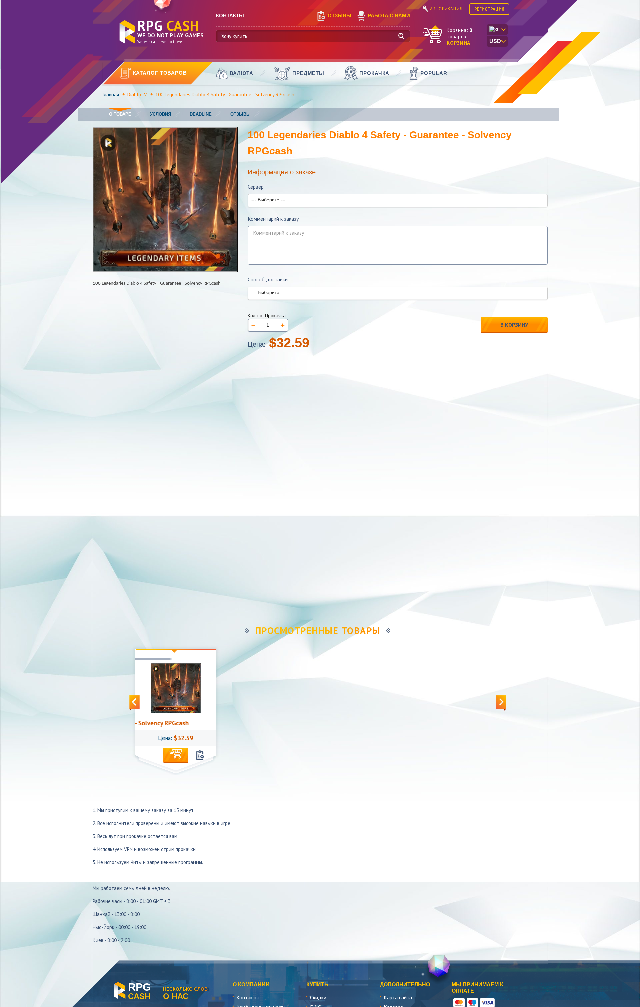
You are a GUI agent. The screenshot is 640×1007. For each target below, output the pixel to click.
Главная (111, 94)
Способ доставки (268, 279)
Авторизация (446, 9)
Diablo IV (137, 94)
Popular (433, 73)
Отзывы (339, 15)
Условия (160, 114)
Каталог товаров (160, 73)
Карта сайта (398, 997)
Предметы (308, 73)
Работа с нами (389, 15)
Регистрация (489, 9)
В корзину (514, 324)
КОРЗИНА (458, 43)
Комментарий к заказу (273, 219)
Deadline (201, 114)
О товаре (120, 114)
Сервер (256, 187)
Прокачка (374, 73)
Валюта (241, 73)
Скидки (318, 997)
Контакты (247, 997)
